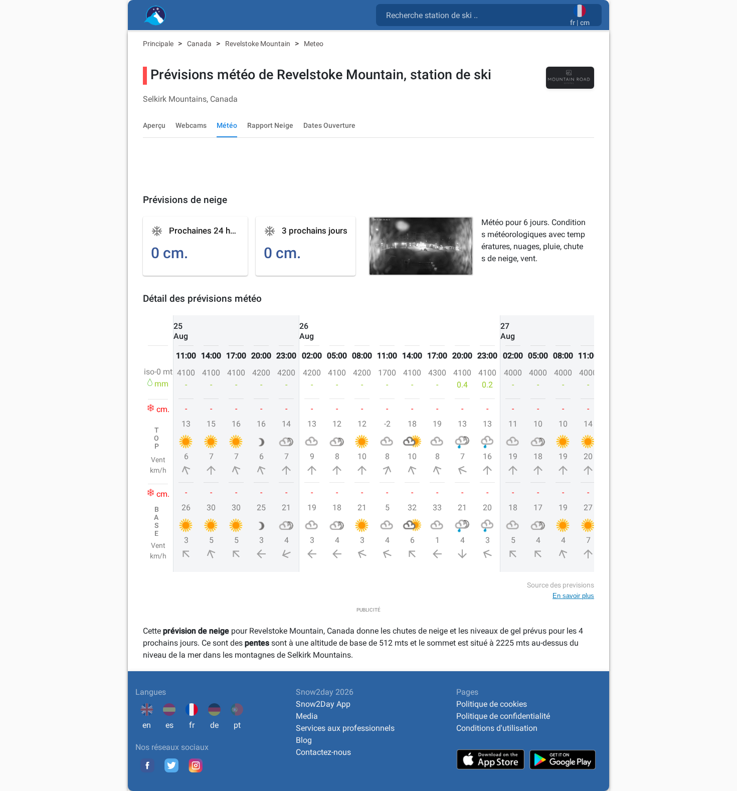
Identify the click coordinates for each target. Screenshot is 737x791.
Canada (200, 44)
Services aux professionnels (345, 728)
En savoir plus (573, 596)
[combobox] (475, 15)
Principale (159, 44)
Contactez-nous (323, 752)
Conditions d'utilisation (496, 728)
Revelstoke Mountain (258, 44)
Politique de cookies (491, 704)
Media (307, 716)
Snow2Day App (323, 704)
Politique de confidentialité (503, 716)
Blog (304, 740)
